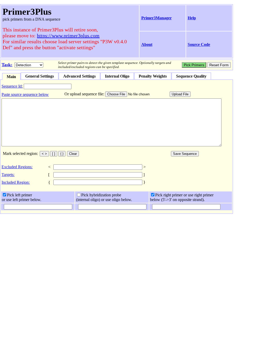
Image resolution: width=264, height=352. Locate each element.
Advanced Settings (79, 76)
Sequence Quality (191, 76)
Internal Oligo (117, 76)
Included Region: (16, 182)
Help (192, 18)
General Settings (39, 76)
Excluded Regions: (17, 167)
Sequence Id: (12, 86)
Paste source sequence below (25, 94)
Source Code (199, 44)
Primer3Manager (156, 18)
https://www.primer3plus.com (68, 35)
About (146, 44)
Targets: (8, 174)
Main (11, 76)
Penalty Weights (153, 76)
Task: (7, 64)
